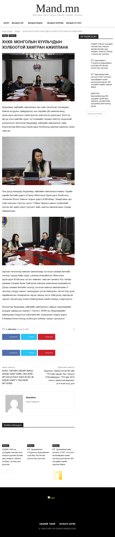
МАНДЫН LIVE (17, 23)
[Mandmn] (4, 329)
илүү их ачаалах (95, 113)
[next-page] (9, 471)
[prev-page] (4, 471)
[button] (109, 23)
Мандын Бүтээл (73, 23)
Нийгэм (12, 36)
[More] (59, 337)
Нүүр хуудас (7, 31)
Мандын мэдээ (35, 23)
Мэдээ (17, 31)
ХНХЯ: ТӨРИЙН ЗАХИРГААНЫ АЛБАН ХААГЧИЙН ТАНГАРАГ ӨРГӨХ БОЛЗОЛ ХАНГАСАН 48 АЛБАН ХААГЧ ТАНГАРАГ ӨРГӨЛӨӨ (18, 377)
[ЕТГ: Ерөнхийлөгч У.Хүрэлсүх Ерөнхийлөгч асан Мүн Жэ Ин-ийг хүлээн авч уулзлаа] (38, 439)
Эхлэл (6, 23)
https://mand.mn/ (33, 402)
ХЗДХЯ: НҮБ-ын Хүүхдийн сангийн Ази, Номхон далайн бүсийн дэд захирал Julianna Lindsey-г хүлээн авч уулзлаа (102, 49)
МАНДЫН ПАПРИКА (55, 23)
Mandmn (12, 329)
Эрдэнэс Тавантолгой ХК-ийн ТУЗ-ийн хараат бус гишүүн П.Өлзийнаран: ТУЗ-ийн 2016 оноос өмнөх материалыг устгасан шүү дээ (59, 377)
